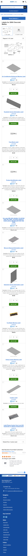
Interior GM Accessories (7, 507)
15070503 (13, 249)
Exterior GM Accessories (8, 509)
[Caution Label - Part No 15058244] (13, 351)
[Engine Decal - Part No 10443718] (13, 276)
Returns (4, 547)
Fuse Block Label (13, 142)
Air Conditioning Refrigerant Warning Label (13, 76)
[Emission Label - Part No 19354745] (13, 417)
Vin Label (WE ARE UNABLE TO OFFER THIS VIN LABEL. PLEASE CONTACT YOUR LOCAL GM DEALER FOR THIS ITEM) (13, 220)
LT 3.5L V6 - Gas (16, 14)
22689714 (13, 181)
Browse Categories (13, 18)
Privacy (4, 552)
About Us (5, 504)
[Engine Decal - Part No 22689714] (13, 171)
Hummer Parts (6, 532)
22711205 (13, 78)
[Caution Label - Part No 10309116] (13, 314)
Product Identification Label (13, 180)
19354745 (13, 428)
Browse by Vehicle (6, 499)
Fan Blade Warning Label (13, 322)
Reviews (5, 497)
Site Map (5, 502)
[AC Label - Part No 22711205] (13, 68)
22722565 (13, 399)
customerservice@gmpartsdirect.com (15, 491)
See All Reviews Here (8, 451)
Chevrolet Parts (6, 527)
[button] (23, 452)
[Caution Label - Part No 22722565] (13, 389)
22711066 (13, 143)
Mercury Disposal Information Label (13, 248)
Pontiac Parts (5, 537)
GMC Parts (5, 529)
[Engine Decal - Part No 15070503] (13, 239)
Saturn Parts (5, 539)
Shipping (5, 549)
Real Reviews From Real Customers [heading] (12, 449)
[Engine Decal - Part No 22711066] (13, 133)
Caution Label (13, 397)
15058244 (13, 361)
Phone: (11, 488)
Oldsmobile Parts (6, 534)
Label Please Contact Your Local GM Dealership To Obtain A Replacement (14, 426)
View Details (14, 123)
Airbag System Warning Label (14, 359)
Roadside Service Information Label (13, 112)
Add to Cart (14, 93)
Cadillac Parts (6, 524)
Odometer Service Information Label (13, 284)
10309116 (13, 324)
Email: (13, 491)
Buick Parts (5, 522)
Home (2, 14)
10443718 (13, 286)
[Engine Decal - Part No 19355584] (13, 210)
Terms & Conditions (7, 544)
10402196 (13, 113)
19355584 (13, 223)
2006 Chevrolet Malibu (8, 14)
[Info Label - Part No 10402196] (13, 103)
